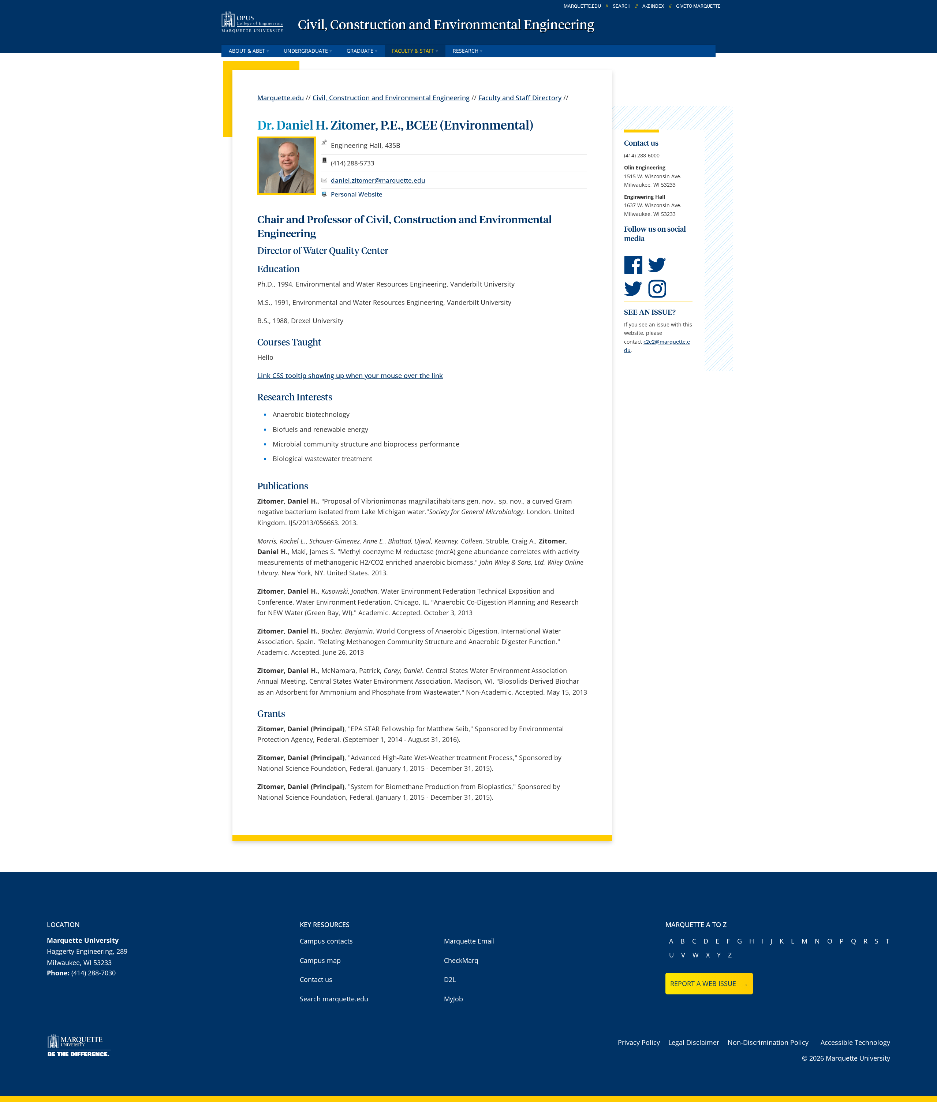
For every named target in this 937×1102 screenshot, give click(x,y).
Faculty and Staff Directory (519, 97)
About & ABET (247, 50)
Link (350, 375)
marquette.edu (582, 6)
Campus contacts (326, 941)
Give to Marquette (698, 6)
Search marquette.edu (334, 998)
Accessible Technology (855, 1042)
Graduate (360, 50)
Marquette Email (469, 941)
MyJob (453, 998)
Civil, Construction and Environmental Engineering (446, 25)
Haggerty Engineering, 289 (87, 951)
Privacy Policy (639, 1042)
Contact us (316, 979)
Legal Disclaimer (693, 1042)
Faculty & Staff (413, 50)
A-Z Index (653, 6)
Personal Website (356, 194)
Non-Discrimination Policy (768, 1042)
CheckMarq (461, 960)
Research (465, 50)
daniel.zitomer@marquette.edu (378, 180)
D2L (450, 979)
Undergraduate (306, 50)
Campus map (320, 960)
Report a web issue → (709, 983)
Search (622, 6)
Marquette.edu (280, 97)
